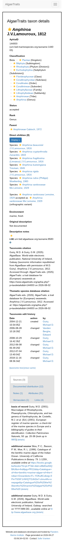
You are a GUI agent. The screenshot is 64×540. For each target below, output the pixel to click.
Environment (17, 211)
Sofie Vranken (44, 538)
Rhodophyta (22, 66)
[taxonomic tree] (17, 368)
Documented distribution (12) (28, 386)
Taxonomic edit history (22, 314)
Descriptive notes (19, 231)
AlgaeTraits (12, 4)
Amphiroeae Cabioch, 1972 (27, 129)
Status (13, 105)
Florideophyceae (25, 76)
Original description (21, 221)
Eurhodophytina (24, 70)
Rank (12, 115)
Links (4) (39, 400)
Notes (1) (18, 393)
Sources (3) (19, 379)
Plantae (26, 60)
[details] (21, 440)
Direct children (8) (20, 135)
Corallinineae (23, 86)
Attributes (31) (35, 393)
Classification (17, 56)
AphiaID (14, 39)
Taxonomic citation (20, 248)
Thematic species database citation (29, 291)
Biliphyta (20, 63)
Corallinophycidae (25, 80)
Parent (13, 125)
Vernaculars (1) (21, 400)
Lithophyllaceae (24, 89)
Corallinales (22, 83)
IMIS (13, 439)
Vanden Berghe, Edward (47, 331)
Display (15, 140)
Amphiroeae (22, 96)
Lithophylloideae (24, 93)
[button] (9, 29)
